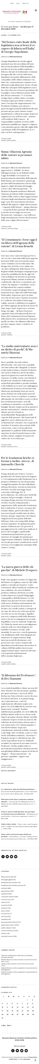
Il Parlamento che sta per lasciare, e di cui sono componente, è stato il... (19, 814)
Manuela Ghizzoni (16, 57)
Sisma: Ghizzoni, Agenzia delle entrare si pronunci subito (16, 155)
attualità (3, 140)
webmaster (26, 1059)
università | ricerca (12, 446)
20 (18, 1011)
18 (7, 1011)
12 (12, 1007)
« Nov (3, 1025)
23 (33, 1011)
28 (23, 1014)
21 (22, 1011)
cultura (9, 555)
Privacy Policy (33, 1057)
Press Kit (25, 3)
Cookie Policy (13, 1059)
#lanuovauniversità (7, 877)
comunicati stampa (12, 228)
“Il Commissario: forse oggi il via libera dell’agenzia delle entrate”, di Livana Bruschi (19, 243)
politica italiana (11, 140)
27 (17, 1014)
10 (2, 1007)
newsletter (4, 919)
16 (33, 1007)
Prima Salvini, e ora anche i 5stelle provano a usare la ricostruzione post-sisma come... (19, 837)
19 (12, 1011)
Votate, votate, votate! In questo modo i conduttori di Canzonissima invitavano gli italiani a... (19, 826)
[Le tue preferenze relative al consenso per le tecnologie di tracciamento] (35, 1060)
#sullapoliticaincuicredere (9, 882)
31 (2, 1018)
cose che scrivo (6, 899)
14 (22, 1007)
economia (4, 905)
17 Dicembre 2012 (6, 138)
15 (27, 1007)
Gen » (9, 1025)
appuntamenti (5, 891)
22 (28, 1011)
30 (33, 1014)
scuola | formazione (7, 930)
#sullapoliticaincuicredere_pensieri (12, 885)
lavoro (3, 911)
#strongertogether (7, 880)
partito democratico (7, 925)
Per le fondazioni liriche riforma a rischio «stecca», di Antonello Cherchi (18, 461)
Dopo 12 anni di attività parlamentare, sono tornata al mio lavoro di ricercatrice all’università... (19, 792)
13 (17, 1007)
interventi (4, 908)
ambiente (3, 228)
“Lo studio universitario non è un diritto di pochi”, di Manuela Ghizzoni (19, 349)
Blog (18, 3)
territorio (4, 933)
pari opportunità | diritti (8, 922)
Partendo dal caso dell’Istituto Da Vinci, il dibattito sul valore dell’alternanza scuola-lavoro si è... (18, 802)
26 (12, 1014)
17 (2, 1011)
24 (2, 1014)
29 (28, 1014)
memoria (4, 916)
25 (7, 1014)
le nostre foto (5, 913)
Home (12, 3)
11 (7, 1007)
